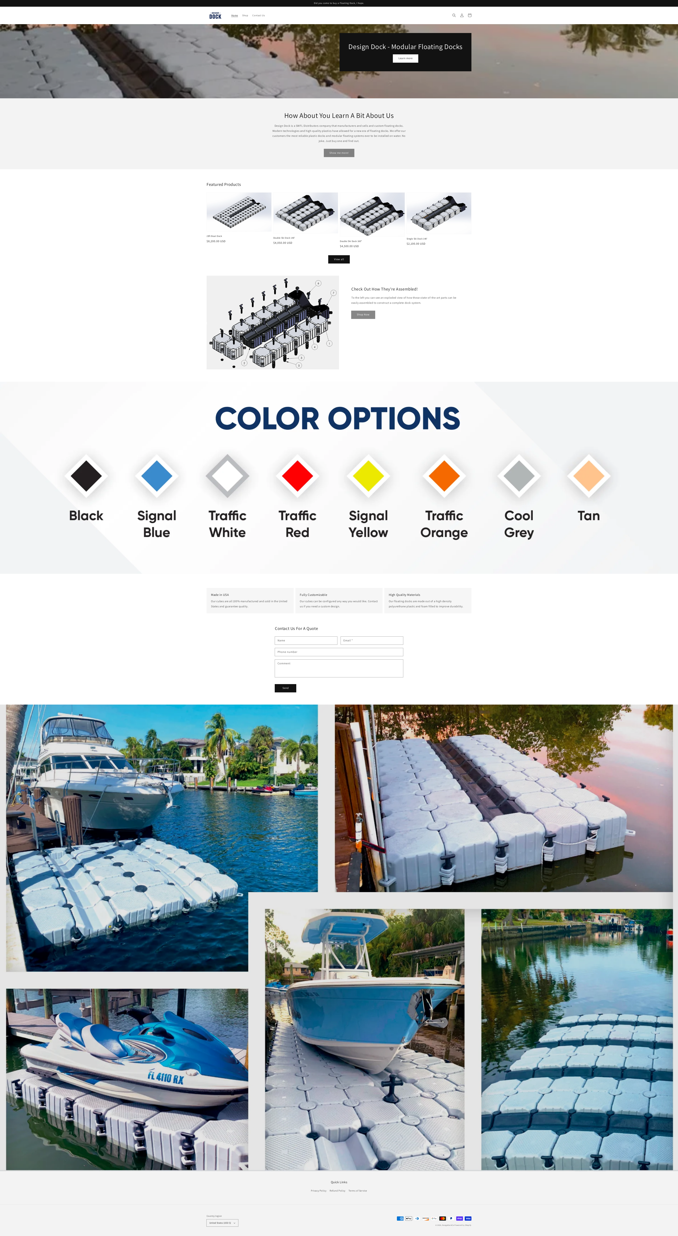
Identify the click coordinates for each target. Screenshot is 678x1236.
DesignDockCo (448, 1225)
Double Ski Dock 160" (351, 241)
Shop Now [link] (363, 314)
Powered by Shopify (462, 1225)
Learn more (406, 58)
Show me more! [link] (339, 152)
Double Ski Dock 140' (284, 237)
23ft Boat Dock (214, 236)
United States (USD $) (220, 1222)
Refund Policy (337, 1190)
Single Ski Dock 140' (417, 238)
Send (285, 688)
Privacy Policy (318, 1190)
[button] (454, 15)
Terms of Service (358, 1190)
